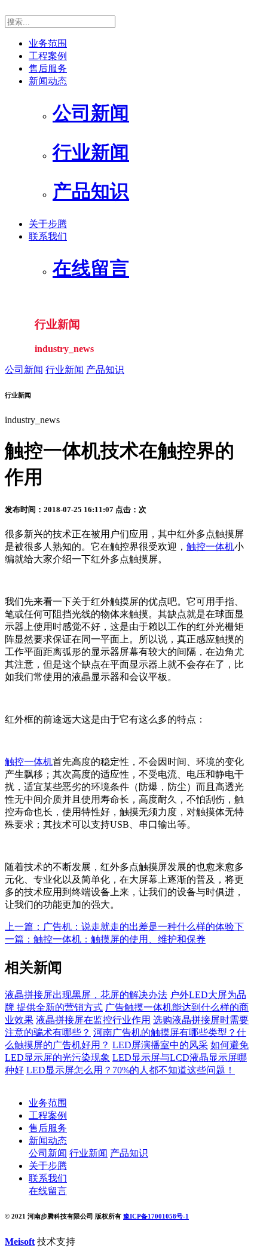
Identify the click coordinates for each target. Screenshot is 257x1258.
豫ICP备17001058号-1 (156, 1216)
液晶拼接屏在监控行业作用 (93, 1020)
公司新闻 (24, 370)
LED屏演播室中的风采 (160, 1045)
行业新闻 (64, 370)
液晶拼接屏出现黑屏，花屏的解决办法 (86, 995)
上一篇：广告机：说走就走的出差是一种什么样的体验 (119, 927)
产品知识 (105, 370)
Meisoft (20, 1241)
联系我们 (48, 236)
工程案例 (48, 56)
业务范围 (48, 43)
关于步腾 (48, 224)
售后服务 (48, 68)
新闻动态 (48, 81)
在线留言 (48, 1191)
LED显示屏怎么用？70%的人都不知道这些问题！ (130, 1070)
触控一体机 (210, 546)
